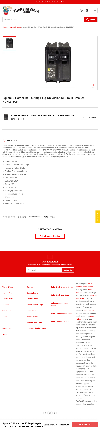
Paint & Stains (32, 317)
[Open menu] (95, 10)
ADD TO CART (85, 424)
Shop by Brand (32, 293)
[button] (8, 217)
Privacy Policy (7, 293)
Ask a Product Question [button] (50, 236)
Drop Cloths (31, 311)
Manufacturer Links (34, 322)
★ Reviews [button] (98, 216)
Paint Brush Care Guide (60, 295)
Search (92, 19)
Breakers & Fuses (15, 27)
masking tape (89, 310)
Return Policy (7, 299)
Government (7, 328)
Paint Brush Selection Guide (62, 287)
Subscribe (68, 270)
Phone (4, 317)
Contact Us (6, 311)
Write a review (49, 217)
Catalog (30, 287)
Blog (4, 322)
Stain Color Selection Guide (61, 322)
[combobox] (50, 19)
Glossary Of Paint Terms (36, 328)
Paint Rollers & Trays (35, 305)
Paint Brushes (32, 299)
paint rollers (88, 287)
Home (4, 27)
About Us (5, 305)
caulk (82, 298)
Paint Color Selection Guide (62, 314)
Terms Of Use (7, 287)
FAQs (4, 334)
